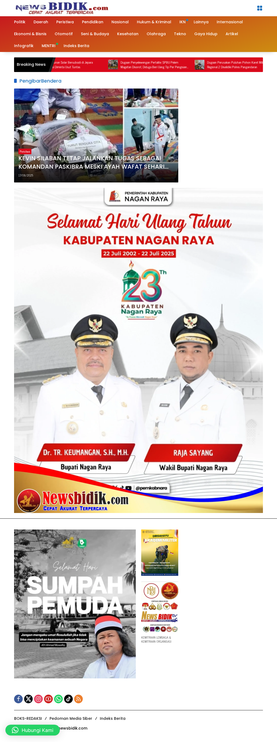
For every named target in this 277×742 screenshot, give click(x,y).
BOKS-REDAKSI (28, 718)
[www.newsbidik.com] (61, 7)
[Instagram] (38, 699)
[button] (32, 730)
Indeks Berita (113, 718)
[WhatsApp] (58, 699)
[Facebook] (18, 699)
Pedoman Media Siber (71, 718)
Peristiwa (25, 151)
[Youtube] (48, 699)
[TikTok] (68, 699)
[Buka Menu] (259, 8)
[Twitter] (28, 699)
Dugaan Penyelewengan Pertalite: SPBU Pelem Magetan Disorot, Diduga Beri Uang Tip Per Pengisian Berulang (127, 64)
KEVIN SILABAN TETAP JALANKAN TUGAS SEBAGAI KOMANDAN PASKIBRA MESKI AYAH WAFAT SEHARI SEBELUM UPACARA (91, 162)
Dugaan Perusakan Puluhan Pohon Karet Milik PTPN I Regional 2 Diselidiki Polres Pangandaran (214, 64)
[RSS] (78, 699)
